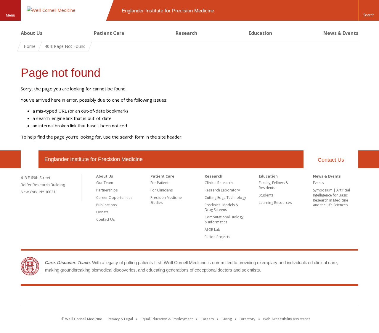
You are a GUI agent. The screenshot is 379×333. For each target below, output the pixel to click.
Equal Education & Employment (167, 318)
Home (30, 46)
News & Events (340, 33)
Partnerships (107, 190)
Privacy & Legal (120, 318)
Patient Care (109, 33)
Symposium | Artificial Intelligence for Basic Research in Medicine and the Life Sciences (331, 197)
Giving (226, 318)
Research (186, 33)
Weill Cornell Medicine (189, 297)
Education (260, 33)
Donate (102, 212)
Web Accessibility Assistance (287, 318)
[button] (368, 10)
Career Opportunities (114, 197)
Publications (106, 204)
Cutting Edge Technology (225, 197)
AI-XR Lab (212, 229)
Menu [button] (10, 15)
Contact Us (331, 160)
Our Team (104, 182)
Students (266, 195)
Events (318, 182)
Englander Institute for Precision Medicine (93, 159)
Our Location (29, 159)
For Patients (160, 182)
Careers (207, 318)
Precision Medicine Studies (166, 200)
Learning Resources (275, 202)
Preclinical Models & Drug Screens (221, 207)
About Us (31, 33)
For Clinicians (161, 190)
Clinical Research (219, 182)
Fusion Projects (217, 236)
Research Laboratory (222, 190)
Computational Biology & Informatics (224, 220)
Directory (247, 318)
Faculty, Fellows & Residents (273, 185)
